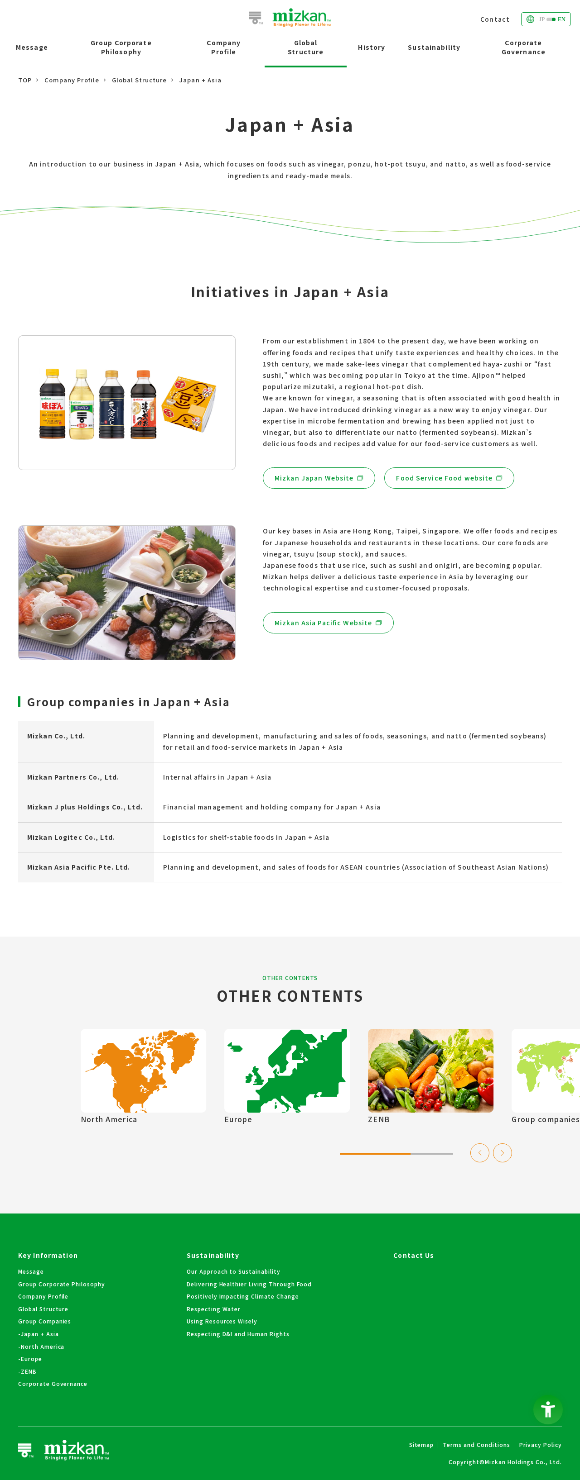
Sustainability (434, 47)
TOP (25, 80)
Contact (495, 19)
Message (32, 47)
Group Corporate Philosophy (121, 47)
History (371, 47)
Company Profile (224, 47)
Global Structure (306, 47)
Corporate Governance (524, 47)
